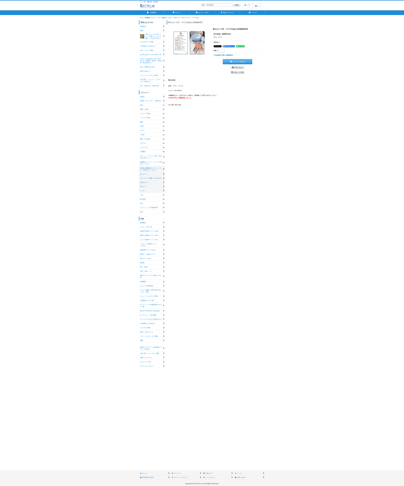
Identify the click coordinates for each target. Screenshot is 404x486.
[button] (237, 72)
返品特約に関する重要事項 (224, 55)
